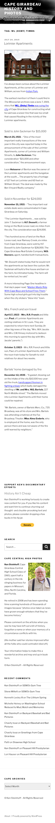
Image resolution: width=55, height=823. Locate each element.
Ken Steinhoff (11, 685)
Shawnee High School (24, 742)
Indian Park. (32, 91)
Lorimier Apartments (18, 43)
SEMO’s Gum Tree (31, 685)
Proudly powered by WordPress (27, 816)
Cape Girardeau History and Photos (22, 8)
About (7, 816)
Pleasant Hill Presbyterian (35, 748)
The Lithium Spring (36, 697)
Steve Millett (11, 691)
